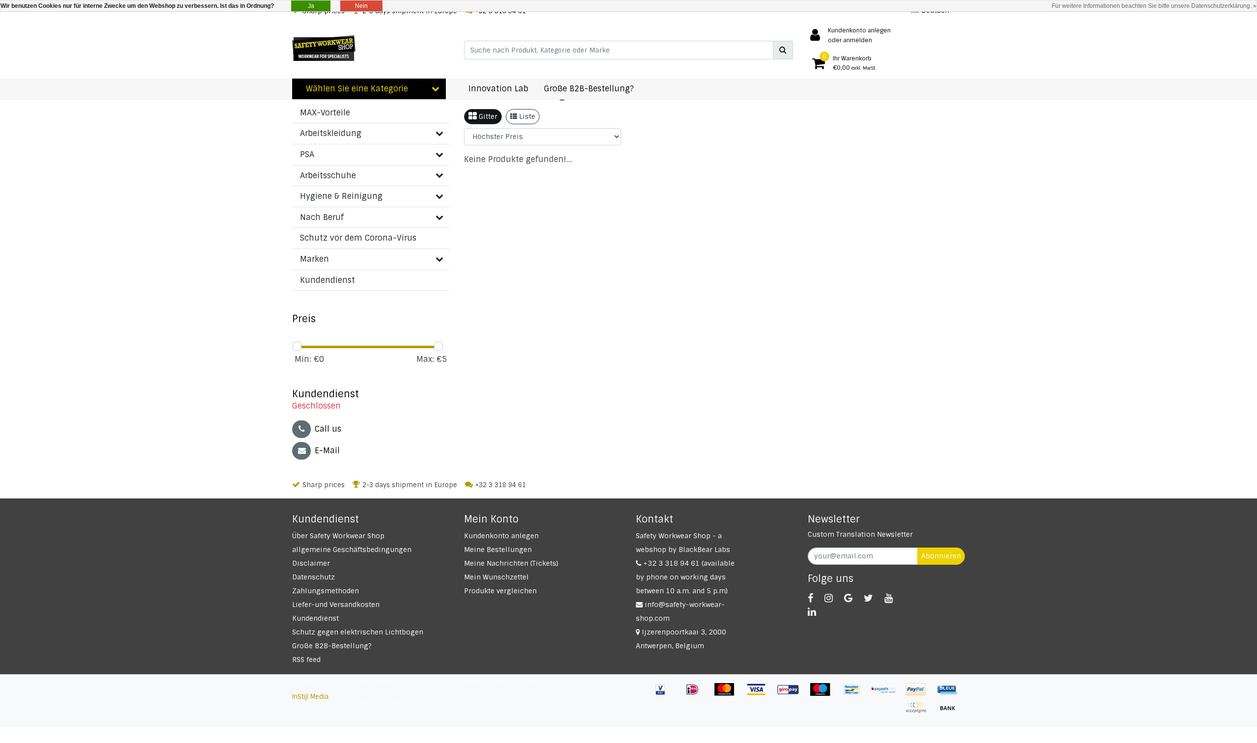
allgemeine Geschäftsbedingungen (351, 549)
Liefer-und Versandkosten (336, 604)
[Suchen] (783, 50)
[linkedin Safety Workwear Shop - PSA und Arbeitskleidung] (812, 611)
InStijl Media (310, 696)
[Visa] (760, 694)
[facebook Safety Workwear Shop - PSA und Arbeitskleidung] (810, 598)
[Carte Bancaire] (919, 712)
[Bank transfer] (950, 712)
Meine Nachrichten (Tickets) (511, 563)
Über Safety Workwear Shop (338, 535)
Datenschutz (313, 577)
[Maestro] (824, 694)
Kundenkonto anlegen (501, 535)
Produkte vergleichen (500, 590)
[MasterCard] (728, 694)
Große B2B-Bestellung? (332, 645)
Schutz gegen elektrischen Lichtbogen (357, 632)
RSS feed (306, 659)
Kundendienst (315, 618)
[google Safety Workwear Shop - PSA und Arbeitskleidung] (848, 598)
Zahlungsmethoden (325, 590)
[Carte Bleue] (950, 694)
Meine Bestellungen (498, 549)
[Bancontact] (856, 694)
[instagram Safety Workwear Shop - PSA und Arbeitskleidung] (828, 598)
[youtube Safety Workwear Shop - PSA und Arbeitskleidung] (888, 598)
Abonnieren (941, 555)
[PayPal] (919, 694)
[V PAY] (664, 694)
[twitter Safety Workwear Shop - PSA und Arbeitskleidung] (868, 598)
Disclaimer (311, 563)
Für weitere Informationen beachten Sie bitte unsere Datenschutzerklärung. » (1154, 5)
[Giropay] (792, 694)
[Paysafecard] (887, 694)
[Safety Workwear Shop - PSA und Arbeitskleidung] (323, 48)
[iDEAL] (696, 694)
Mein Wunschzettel (496, 577)
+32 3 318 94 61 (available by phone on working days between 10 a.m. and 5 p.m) (685, 577)
